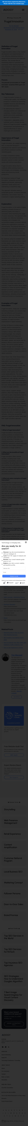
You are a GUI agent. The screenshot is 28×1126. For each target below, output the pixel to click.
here (22, 3)
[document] (14, 563)
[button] (25, 542)
